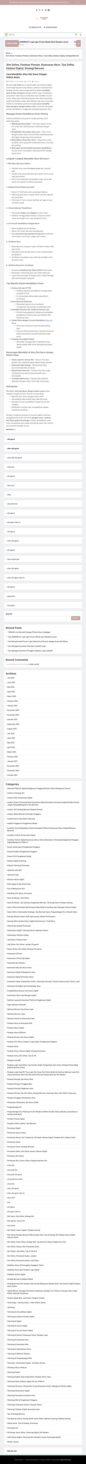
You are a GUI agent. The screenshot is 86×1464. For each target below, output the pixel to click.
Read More (10, 429)
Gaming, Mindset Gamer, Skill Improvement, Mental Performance (31, 917)
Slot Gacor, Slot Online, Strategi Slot (20, 1216)
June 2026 (11, 682)
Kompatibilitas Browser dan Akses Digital (22, 991)
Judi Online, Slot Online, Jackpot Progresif (23, 944)
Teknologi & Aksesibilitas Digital (19, 1312)
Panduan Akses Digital (15, 1028)
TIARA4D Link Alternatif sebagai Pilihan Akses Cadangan (29, 632)
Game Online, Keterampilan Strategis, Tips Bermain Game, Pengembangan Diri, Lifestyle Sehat (42, 912)
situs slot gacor (13, 541)
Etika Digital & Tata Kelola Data (19, 884)
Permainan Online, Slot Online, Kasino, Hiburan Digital (27, 1151)
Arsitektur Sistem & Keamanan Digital (21, 835)
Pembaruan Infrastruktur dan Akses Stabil (22, 1102)
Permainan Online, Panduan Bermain (20, 1147)
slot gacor (11, 476)
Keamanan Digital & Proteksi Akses (20, 977)
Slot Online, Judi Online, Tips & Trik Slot (22, 1251)
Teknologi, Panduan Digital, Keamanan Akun (23, 1409)
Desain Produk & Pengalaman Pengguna (22, 852)
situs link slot (12, 504)
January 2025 (12, 761)
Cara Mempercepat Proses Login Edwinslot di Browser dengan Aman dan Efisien (38, 641)
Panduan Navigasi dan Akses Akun (20, 1079)
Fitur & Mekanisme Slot (16, 889)
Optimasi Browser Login (16, 1014)
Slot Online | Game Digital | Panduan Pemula (23, 1230)
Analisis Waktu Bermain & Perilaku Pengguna (24, 814)
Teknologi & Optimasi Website (18, 1354)
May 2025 (10, 743)
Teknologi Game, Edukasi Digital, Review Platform (25, 1381)
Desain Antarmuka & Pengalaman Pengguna (23, 847)
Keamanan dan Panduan (16, 963)
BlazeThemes (66, 1460)
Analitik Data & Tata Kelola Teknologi (21, 819)
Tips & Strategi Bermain (16, 1414)
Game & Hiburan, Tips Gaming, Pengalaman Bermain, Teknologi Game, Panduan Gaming (39, 903)
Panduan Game (12, 1046)
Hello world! (34, 664)
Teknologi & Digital (14, 1321)
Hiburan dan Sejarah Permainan (19, 926)
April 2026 (11, 692)
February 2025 (12, 757)
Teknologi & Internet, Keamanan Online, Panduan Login (27, 1335)
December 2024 (13, 766)
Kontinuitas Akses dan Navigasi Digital (21, 995)
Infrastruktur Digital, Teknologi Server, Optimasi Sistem (27, 930)
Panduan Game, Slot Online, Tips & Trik (21, 1056)
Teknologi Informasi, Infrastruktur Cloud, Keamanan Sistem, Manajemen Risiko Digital (39, 1386)
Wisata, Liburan (13, 1442)
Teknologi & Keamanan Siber (18, 1344)
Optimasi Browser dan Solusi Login (20, 1009)
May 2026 (10, 687)
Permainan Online (13, 1142)
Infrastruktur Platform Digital (18, 935)
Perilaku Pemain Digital (16, 1119)
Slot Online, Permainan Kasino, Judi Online (23, 1261)
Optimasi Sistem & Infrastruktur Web (20, 1019)
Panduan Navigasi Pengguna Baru (19, 1084)
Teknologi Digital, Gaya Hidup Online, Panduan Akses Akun (29, 1377)
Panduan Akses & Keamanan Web (19, 1023)
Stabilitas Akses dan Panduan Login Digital (23, 1270)
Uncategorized (12, 1428)
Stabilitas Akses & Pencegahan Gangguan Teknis (25, 1265)
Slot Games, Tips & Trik (16, 1221)
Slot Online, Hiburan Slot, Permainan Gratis (23, 1247)
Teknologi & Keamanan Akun (18, 1340)
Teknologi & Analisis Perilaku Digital (20, 1317)
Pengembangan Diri (14, 1107)
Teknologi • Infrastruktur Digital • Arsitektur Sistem (26, 1363)
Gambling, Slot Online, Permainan (19, 893)
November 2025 (13, 715)
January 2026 (12, 706)
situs (9, 495)
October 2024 (12, 775)
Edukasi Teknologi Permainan (18, 866)
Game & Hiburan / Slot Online (18, 898)
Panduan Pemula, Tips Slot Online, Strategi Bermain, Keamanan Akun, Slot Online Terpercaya (41, 1093)
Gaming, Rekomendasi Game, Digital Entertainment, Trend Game (31, 921)
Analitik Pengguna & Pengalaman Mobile (22, 823)
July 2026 (10, 678)
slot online (11, 1226)
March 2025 (11, 752)
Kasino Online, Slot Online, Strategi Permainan (24, 949)
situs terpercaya (13, 559)
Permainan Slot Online (15, 1156)
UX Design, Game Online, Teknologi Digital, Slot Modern (28, 1433)
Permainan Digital (13, 1128)
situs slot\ (11, 1198)
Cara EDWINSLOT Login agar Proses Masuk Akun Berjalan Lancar (30, 42)
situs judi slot (12, 1170)
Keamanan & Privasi (14, 954)
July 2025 (10, 734)
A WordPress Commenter (17, 664)
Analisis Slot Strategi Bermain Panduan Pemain (25, 810)
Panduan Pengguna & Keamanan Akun (21, 1098)
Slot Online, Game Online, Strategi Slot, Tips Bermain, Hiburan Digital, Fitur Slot (36, 1242)
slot (8, 1202)
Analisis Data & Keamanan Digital (19, 798)
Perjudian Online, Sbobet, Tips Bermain (21, 1123)
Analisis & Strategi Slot (16, 793)
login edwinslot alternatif (16, 1005)
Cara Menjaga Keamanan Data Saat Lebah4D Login (50, 2)
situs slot (10, 467)
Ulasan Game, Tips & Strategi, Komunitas (22, 1423)
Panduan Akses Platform (16, 1033)
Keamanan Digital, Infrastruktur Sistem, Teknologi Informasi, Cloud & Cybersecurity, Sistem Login (43, 982)
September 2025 (13, 724)
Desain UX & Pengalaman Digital (19, 856)
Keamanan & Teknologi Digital (18, 958)
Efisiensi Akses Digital (15, 880)
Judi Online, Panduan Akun (17, 940)
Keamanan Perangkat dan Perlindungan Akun (24, 986)
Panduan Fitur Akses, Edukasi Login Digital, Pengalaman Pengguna (32, 1042)
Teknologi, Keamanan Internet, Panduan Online (24, 1405)
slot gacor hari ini (13, 1212)
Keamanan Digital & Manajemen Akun (21, 972)
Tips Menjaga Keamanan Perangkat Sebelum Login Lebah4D (30, 651)
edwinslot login (13, 875)
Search (9, 614)
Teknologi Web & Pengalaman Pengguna (22, 1400)
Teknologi (11, 1307)
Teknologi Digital (13, 1372)
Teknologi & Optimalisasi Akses (19, 1349)
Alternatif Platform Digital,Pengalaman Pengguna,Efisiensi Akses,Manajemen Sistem (38, 788)
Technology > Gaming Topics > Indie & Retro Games (26, 1303)
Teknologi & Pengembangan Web (19, 1358)
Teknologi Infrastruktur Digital (18, 1391)
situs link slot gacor (14, 458)
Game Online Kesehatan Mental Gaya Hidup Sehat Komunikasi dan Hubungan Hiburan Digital (41, 907)
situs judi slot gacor (14, 1175)
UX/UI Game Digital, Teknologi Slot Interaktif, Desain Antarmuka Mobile (34, 1437)
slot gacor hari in (13, 522)
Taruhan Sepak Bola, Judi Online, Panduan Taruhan (26, 1298)
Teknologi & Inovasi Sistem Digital (20, 1331)
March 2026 (11, 696)
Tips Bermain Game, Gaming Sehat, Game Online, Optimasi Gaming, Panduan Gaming (38, 1419)
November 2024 (13, 771)
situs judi (10, 1165)
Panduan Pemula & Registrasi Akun (20, 1089)
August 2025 (12, 729)
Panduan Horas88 (13, 1060)
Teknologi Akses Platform (17, 1368)
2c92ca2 (11, 81)
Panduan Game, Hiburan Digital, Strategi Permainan (26, 1051)
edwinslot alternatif (14, 870)
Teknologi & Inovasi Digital (17, 1326)
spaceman (11, 596)
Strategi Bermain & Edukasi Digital (20, 1279)
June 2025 (11, 738)
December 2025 (13, 710)
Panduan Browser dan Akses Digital (20, 1037)
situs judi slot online (15, 1179)
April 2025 (11, 747)
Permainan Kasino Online (16, 1133)
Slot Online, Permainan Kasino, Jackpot (22, 1256)
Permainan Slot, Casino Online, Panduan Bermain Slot (27, 1161)
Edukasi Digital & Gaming (16, 861)
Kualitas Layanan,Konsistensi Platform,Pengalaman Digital (29, 1000)
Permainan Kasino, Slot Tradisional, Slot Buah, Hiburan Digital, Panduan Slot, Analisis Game (41, 1137)
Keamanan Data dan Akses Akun (19, 968)
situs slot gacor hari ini (16, 578)
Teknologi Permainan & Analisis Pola (21, 1395)
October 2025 (12, 720)
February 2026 (12, 701)
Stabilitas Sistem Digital (16, 1274)
